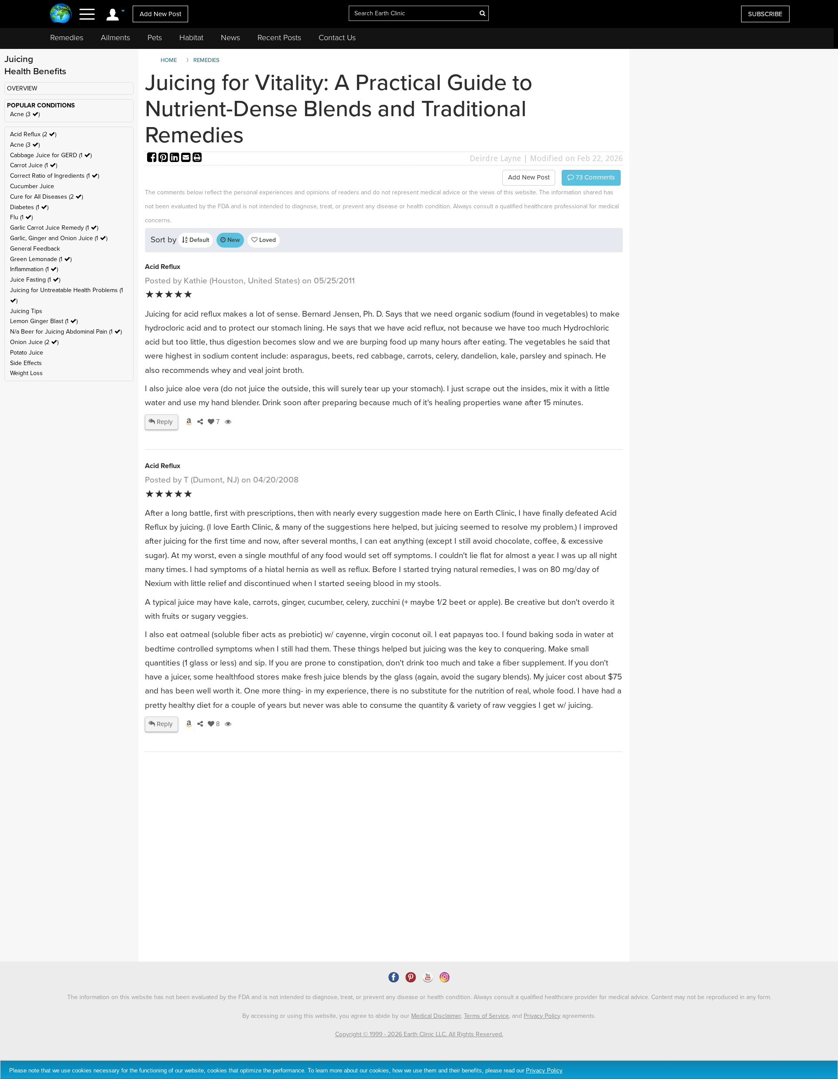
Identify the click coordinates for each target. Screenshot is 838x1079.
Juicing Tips (26, 311)
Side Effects (26, 363)
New (233, 240)
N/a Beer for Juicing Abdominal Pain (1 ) (66, 331)
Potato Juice (26, 352)
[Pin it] (164, 158)
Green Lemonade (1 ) (41, 259)
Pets (155, 37)
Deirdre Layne (495, 158)
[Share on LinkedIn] (175, 158)
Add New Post (160, 14)
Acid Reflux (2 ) (33, 134)
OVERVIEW (22, 88)
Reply (163, 422)
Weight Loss (26, 373)
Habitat (191, 37)
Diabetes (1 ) (29, 207)
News (230, 37)
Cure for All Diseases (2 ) (46, 196)
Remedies (66, 37)
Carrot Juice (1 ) (33, 165)
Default (198, 240)
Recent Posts (279, 37)
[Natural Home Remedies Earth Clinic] (61, 14)
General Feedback (35, 248)
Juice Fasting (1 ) (35, 279)
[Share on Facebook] (152, 158)
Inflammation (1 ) (34, 269)
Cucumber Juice (32, 186)
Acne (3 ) (25, 114)
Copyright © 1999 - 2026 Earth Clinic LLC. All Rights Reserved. (419, 1034)
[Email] (186, 158)
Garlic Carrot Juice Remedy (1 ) (54, 227)
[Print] (197, 158)
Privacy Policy (542, 1016)
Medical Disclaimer (436, 1016)
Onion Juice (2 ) (34, 342)
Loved (267, 240)
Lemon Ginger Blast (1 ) (44, 321)
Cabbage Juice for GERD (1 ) (51, 155)
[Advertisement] (304, 886)
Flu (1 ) (21, 217)
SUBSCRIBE (765, 14)
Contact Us (337, 37)
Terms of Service (486, 1016)
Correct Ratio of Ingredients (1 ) (54, 175)
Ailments (115, 37)
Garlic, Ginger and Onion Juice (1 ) (58, 238)
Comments (594, 177)
